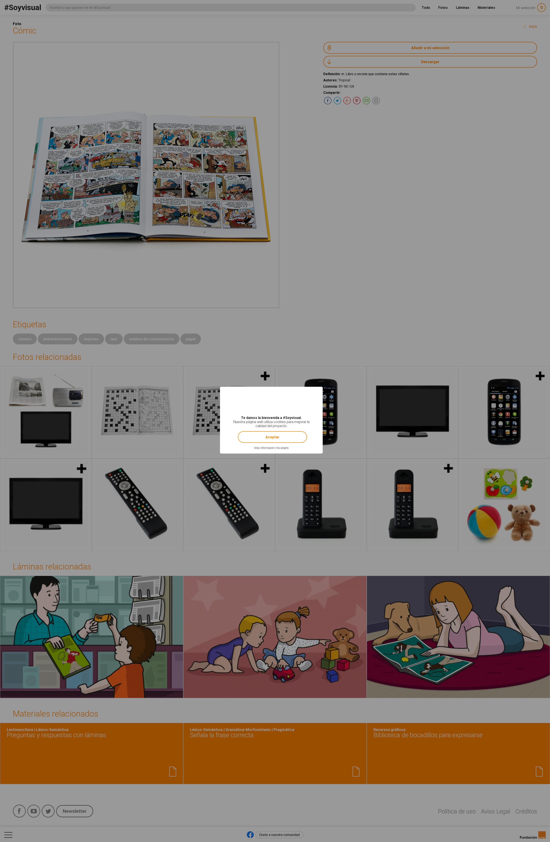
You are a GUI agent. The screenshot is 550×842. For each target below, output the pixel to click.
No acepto (283, 447)
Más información (264, 447)
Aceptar (272, 437)
